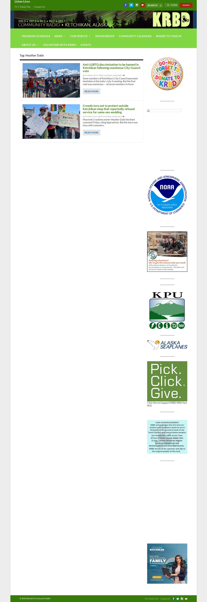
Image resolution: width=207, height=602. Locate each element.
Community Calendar (135, 36)
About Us (28, 44)
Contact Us (39, 6)
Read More (91, 91)
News (58, 36)
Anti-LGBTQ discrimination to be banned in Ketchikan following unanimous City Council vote (111, 68)
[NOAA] (167, 195)
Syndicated (117, 75)
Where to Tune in (169, 36)
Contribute (79, 36)
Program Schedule (36, 36)
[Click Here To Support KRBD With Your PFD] (167, 381)
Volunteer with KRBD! (59, 44)
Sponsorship (105, 36)
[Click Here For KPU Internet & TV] (167, 310)
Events (86, 44)
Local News (108, 75)
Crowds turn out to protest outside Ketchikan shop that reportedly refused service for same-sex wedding (109, 109)
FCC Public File (22, 6)
